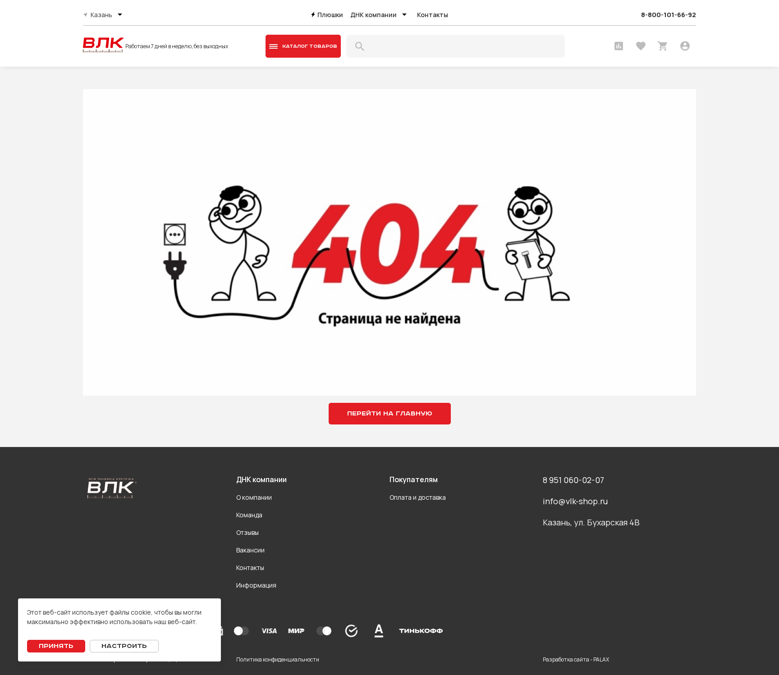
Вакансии (250, 550)
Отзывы (247, 532)
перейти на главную (389, 413)
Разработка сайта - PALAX (576, 659)
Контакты (432, 14)
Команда (249, 515)
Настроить (124, 646)
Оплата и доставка (418, 497)
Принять (56, 646)
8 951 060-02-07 (573, 479)
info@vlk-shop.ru (575, 501)
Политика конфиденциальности (277, 659)
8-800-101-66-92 (668, 14)
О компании (254, 497)
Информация (256, 585)
